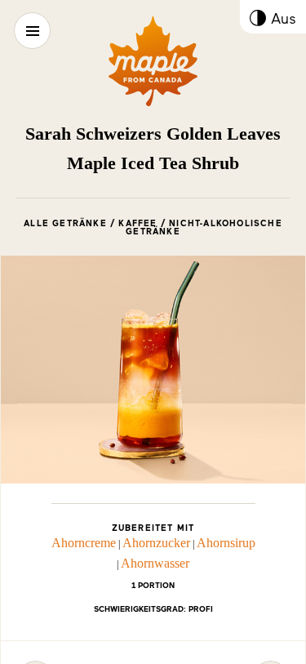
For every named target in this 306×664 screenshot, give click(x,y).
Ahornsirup (226, 543)
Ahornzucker (156, 543)
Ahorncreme (83, 543)
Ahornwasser (155, 563)
